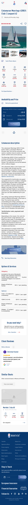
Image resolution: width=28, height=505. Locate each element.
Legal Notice (19, 449)
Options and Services (7, 176)
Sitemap (3, 463)
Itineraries (4, 452)
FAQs (16, 455)
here (22, 238)
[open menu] (2, 3)
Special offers (5, 446)
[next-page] (13, 347)
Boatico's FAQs (13, 235)
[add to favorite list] (4, 393)
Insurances (18, 452)
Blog (2, 461)
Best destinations (6, 455)
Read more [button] (6, 363)
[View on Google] (4, 351)
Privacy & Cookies (20, 461)
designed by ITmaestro (14, 501)
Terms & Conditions (21, 458)
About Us (17, 443)
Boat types (4, 458)
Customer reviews (20, 446)
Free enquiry (5, 449)
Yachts (3, 443)
